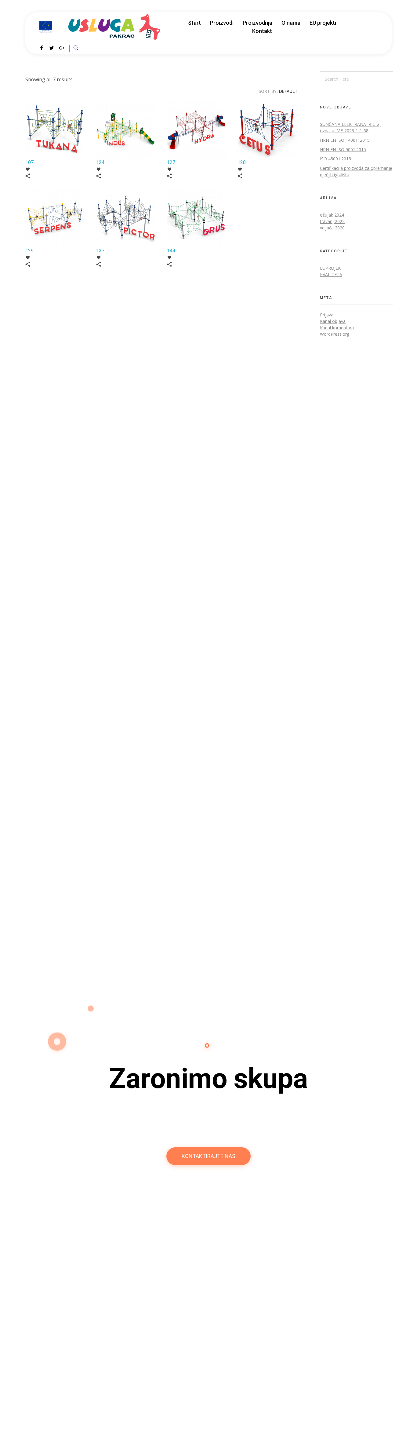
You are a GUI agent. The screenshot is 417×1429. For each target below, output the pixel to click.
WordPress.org (334, 334)
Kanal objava (333, 321)
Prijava (326, 315)
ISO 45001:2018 (335, 159)
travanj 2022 (332, 221)
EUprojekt (331, 268)
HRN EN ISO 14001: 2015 (345, 140)
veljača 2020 (332, 228)
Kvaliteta (331, 274)
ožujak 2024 (332, 215)
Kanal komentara (337, 328)
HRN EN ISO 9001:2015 (343, 149)
